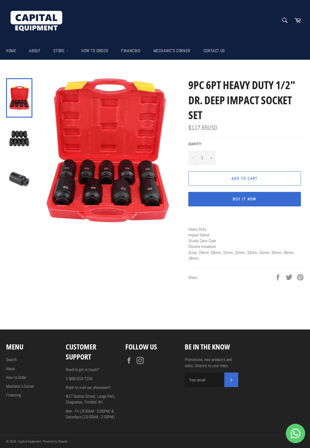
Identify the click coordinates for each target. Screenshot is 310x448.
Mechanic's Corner (171, 50)
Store (59, 50)
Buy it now (245, 199)
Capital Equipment (29, 441)
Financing (130, 50)
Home (11, 50)
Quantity (195, 144)
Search (11, 359)
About (34, 50)
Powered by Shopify (55, 441)
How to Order (94, 50)
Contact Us (214, 50)
